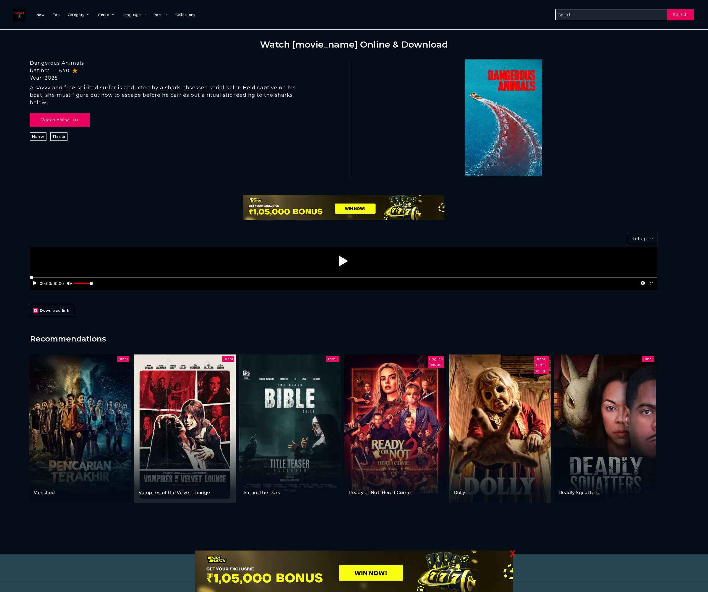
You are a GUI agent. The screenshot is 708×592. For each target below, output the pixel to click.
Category (76, 15)
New (41, 15)
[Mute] (69, 283)
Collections (185, 15)
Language (132, 15)
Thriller (59, 136)
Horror (38, 136)
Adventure (44, 482)
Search (680, 14)
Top (56, 15)
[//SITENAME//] (18, 15)
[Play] (343, 261)
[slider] (83, 285)
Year (158, 15)
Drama (63, 482)
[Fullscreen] (651, 283)
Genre (103, 15)
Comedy (147, 482)
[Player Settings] (643, 283)
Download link (54, 310)
